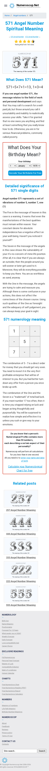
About (4, 723)
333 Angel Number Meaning (21, 557)
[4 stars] (29, 41)
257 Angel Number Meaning (21, 510)
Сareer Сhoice (7, 646)
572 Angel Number (31, 37)
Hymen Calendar (8, 673)
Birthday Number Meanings (12, 712)
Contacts (5, 744)
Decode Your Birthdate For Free (25, 173)
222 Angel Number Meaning (21, 581)
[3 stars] (24, 41)
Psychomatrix (7, 627)
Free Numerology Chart (10, 685)
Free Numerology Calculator (12, 694)
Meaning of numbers (10, 706)
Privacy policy (7, 733)
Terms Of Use (7, 736)
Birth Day (5, 621)
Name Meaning (7, 624)
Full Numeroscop (8, 657)
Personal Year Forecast (10, 661)
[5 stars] (33, 41)
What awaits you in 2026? (11, 633)
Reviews (5, 730)
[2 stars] (20, 41)
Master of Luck (7, 664)
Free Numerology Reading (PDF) (14, 688)
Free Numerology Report (11, 691)
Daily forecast (7, 640)
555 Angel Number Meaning (21, 605)
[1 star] (16, 41)
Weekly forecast (8, 637)
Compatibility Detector (10, 667)
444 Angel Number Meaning (21, 533)
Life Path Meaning (8, 709)
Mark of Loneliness (9, 670)
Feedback (6, 726)
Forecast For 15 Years (10, 630)
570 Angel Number (17, 37)
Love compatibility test (10, 643)
